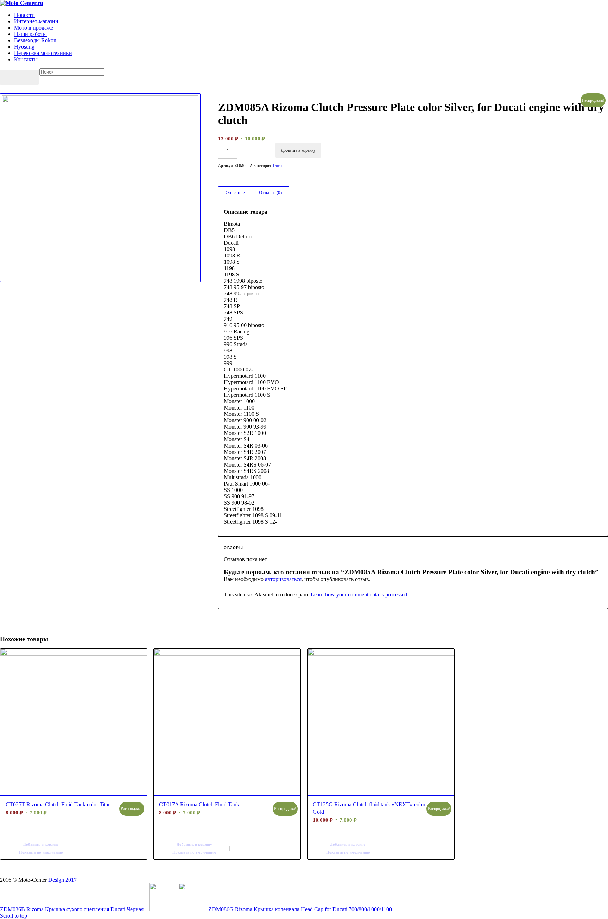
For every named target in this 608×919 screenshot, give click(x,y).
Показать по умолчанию (41, 852)
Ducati (278, 165)
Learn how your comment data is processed (359, 595)
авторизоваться (283, 579)
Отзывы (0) (270, 192)
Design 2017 (62, 880)
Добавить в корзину (298, 150)
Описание (235, 192)
